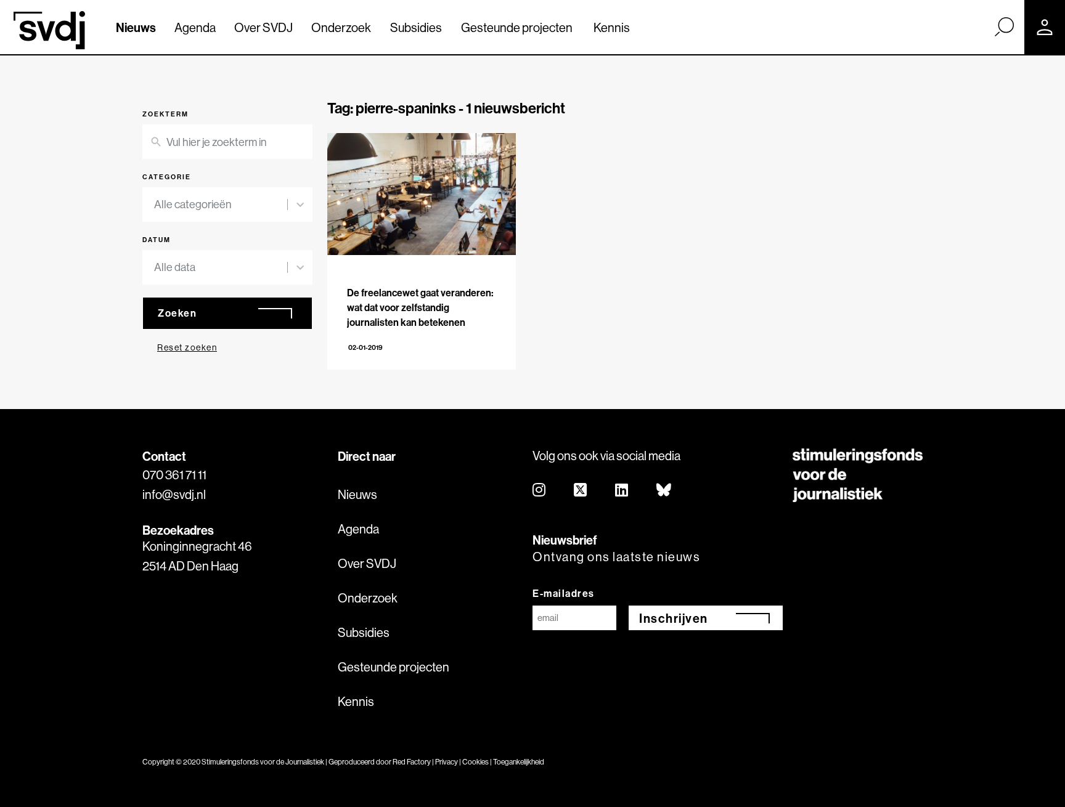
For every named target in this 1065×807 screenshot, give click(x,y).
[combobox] (220, 204)
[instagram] (539, 490)
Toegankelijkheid (518, 761)
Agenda (195, 27)
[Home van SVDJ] (49, 30)
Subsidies (416, 27)
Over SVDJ (263, 27)
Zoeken (177, 313)
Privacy (446, 761)
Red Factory (412, 761)
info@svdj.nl (174, 494)
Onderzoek (341, 27)
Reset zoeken (187, 347)
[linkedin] (622, 490)
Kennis (612, 27)
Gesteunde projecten (517, 27)
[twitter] (581, 490)
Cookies (475, 761)
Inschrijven (673, 618)
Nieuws (136, 27)
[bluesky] (664, 490)
